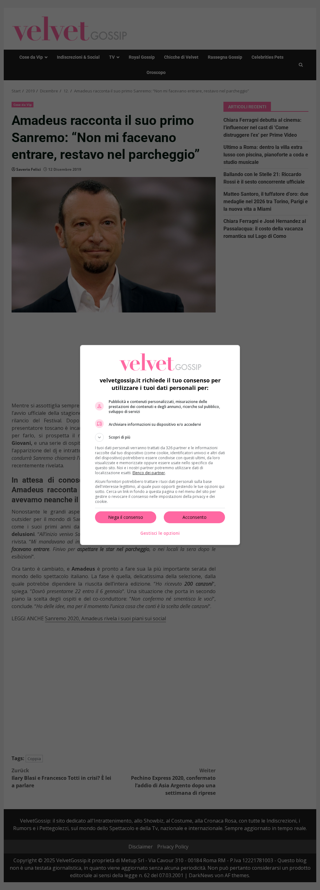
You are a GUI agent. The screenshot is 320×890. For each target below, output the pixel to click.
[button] (160, 437)
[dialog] (160, 445)
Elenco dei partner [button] (148, 472)
